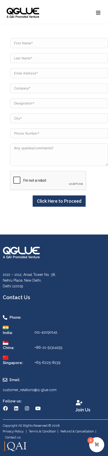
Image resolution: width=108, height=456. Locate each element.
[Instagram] (27, 408)
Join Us (82, 409)
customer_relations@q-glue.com (30, 390)
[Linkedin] (16, 408)
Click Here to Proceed (59, 201)
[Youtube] (37, 408)
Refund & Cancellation (77, 431)
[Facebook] (5, 408)
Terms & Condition (42, 431)
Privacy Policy (13, 431)
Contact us (13, 437)
